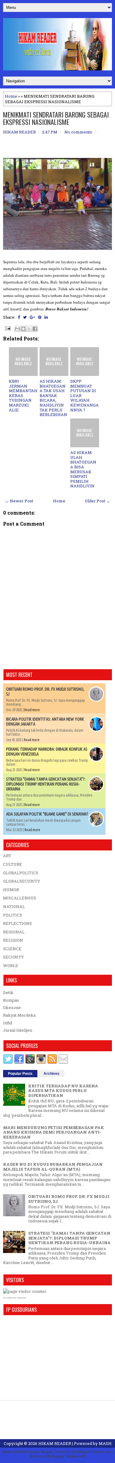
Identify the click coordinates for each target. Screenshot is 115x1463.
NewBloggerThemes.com (91, 1451)
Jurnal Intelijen (17, 1030)
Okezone (12, 1007)
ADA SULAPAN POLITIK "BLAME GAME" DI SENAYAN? (47, 814)
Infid (7, 1023)
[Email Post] (7, 328)
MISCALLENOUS (19, 898)
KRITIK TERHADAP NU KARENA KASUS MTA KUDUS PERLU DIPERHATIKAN (63, 1090)
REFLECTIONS (17, 923)
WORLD (10, 965)
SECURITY (13, 957)
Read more (32, 710)
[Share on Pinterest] (39, 317)
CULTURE (12, 864)
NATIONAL (14, 906)
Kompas (11, 1000)
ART (7, 855)
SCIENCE (12, 948)
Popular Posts (20, 1073)
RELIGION (13, 940)
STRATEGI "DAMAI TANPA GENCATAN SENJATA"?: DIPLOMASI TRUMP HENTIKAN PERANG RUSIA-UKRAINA (46, 784)
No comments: (78, 132)
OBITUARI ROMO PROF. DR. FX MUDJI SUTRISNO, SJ (68, 1199)
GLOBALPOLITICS (20, 873)
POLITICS (12, 915)
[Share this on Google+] (32, 317)
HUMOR (11, 889)
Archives (51, 1073)
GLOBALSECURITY (21, 881)
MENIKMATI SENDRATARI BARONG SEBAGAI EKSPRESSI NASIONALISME (56, 118)
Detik (8, 992)
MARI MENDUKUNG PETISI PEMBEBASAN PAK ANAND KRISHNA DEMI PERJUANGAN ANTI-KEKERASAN (53, 1132)
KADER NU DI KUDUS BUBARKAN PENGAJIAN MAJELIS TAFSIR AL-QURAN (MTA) (53, 1166)
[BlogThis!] (23, 329)
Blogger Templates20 (69, 1456)
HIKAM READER (54, 1443)
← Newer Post (19, 501)
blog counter (22, 1298)
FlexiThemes (28, 1451)
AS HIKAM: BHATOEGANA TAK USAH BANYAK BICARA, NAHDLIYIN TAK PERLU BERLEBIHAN (53, 397)
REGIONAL (14, 932)
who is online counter (10, 1298)
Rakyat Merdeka (19, 1015)
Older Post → (97, 501)
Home (11, 96)
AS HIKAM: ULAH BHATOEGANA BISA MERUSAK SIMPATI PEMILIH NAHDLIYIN (83, 469)
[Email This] (17, 329)
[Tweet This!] (24, 317)
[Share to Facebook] (35, 329)
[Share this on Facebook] (18, 317)
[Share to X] (29, 329)
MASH (105, 1443)
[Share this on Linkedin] (46, 317)
